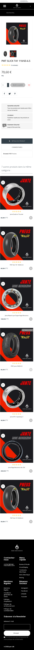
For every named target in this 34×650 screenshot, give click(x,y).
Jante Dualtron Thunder (16, 214)
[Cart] (31, 6)
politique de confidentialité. (15, 639)
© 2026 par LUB (9, 647)
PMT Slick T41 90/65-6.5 (16, 518)
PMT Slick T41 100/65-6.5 (16, 265)
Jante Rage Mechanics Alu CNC (16, 467)
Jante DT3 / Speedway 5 (16, 417)
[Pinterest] (15, 94)
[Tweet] (10, 94)
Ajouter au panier (18, 85)
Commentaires (17, 147)
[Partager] (4, 94)
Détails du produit (18, 141)
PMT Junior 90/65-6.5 (16, 366)
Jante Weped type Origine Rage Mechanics (16, 315)
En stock (5, 154)
